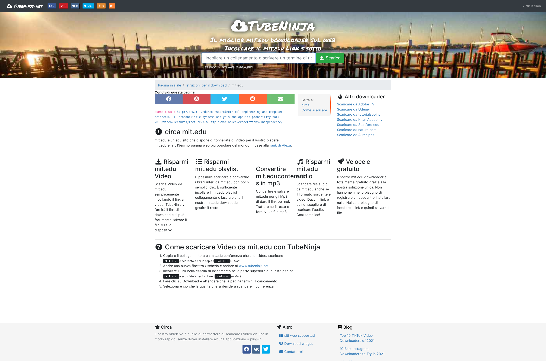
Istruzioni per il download (206, 85)
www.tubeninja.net (254, 266)
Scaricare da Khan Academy (359, 119)
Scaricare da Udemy (353, 109)
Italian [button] (535, 6)
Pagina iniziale (169, 85)
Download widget (298, 343)
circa (305, 105)
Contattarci (293, 351)
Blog (347, 327)
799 (90, 5)
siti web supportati (299, 335)
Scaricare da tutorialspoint (358, 114)
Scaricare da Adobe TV (356, 104)
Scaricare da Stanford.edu (358, 124)
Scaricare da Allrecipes (355, 135)
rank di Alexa (280, 145)
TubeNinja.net (27, 6)
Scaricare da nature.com (356, 130)
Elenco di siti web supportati (229, 67)
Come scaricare (314, 110)
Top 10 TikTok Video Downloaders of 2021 (357, 338)
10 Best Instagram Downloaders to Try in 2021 (362, 351)
